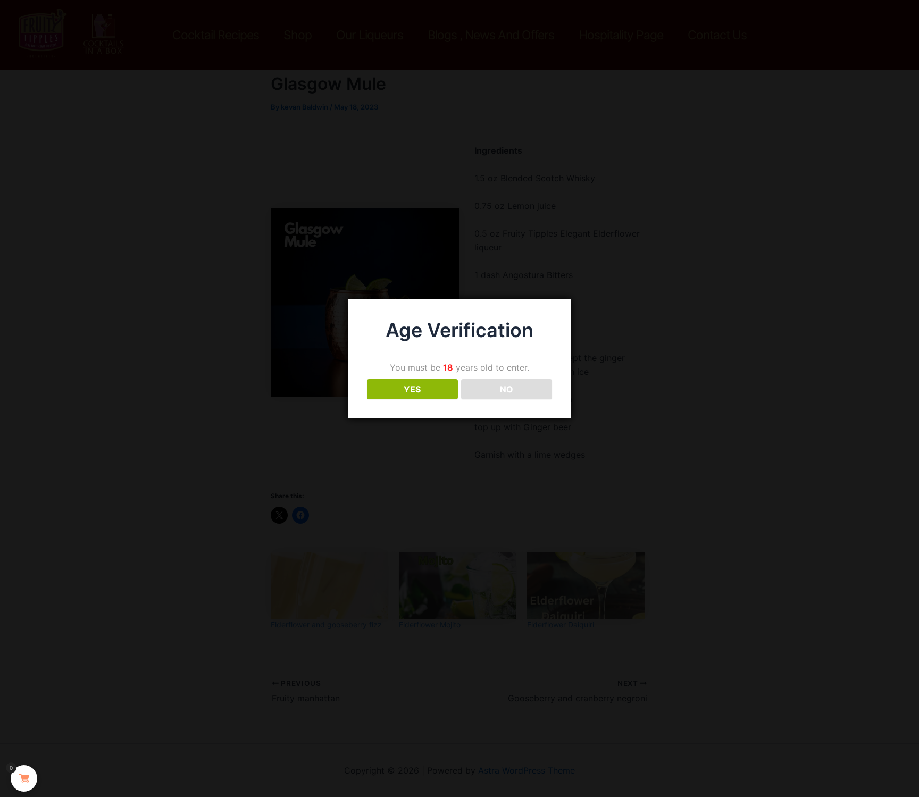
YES (412, 389)
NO (506, 389)
